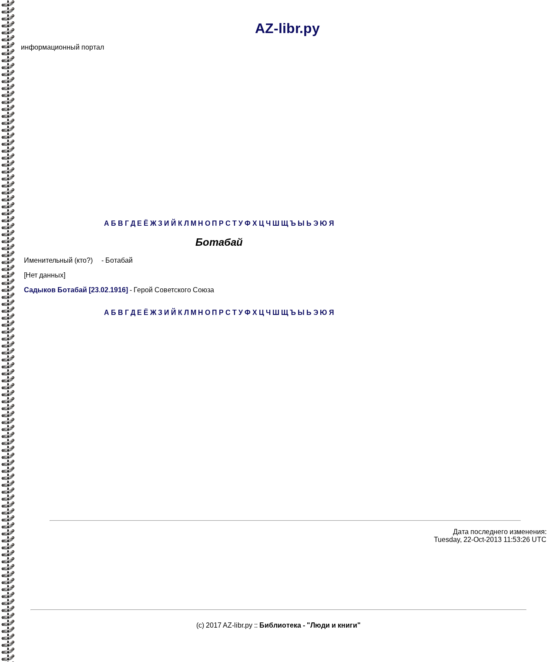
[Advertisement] (282, 119)
